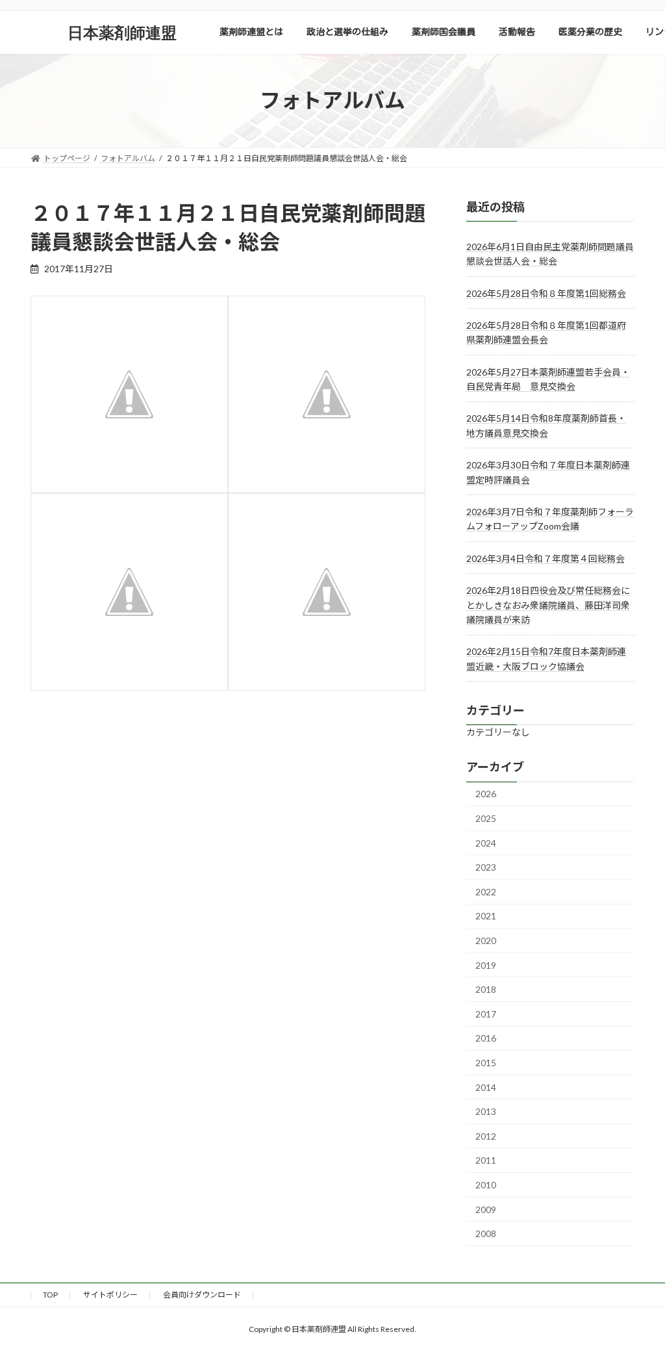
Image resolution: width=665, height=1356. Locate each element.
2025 (485, 818)
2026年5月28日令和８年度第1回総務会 (546, 292)
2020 (485, 940)
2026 (485, 793)
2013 (485, 1111)
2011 (485, 1160)
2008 (485, 1233)
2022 (485, 891)
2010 (485, 1184)
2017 (485, 1013)
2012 (485, 1135)
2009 (485, 1208)
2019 (485, 964)
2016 (485, 1037)
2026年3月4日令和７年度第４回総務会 (545, 557)
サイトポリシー (110, 1294)
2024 (485, 842)
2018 (485, 989)
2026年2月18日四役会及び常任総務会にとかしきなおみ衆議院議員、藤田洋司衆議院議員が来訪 (548, 605)
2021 (485, 915)
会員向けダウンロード (202, 1294)
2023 (485, 867)
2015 (485, 1062)
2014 (485, 1086)
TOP (50, 1294)
